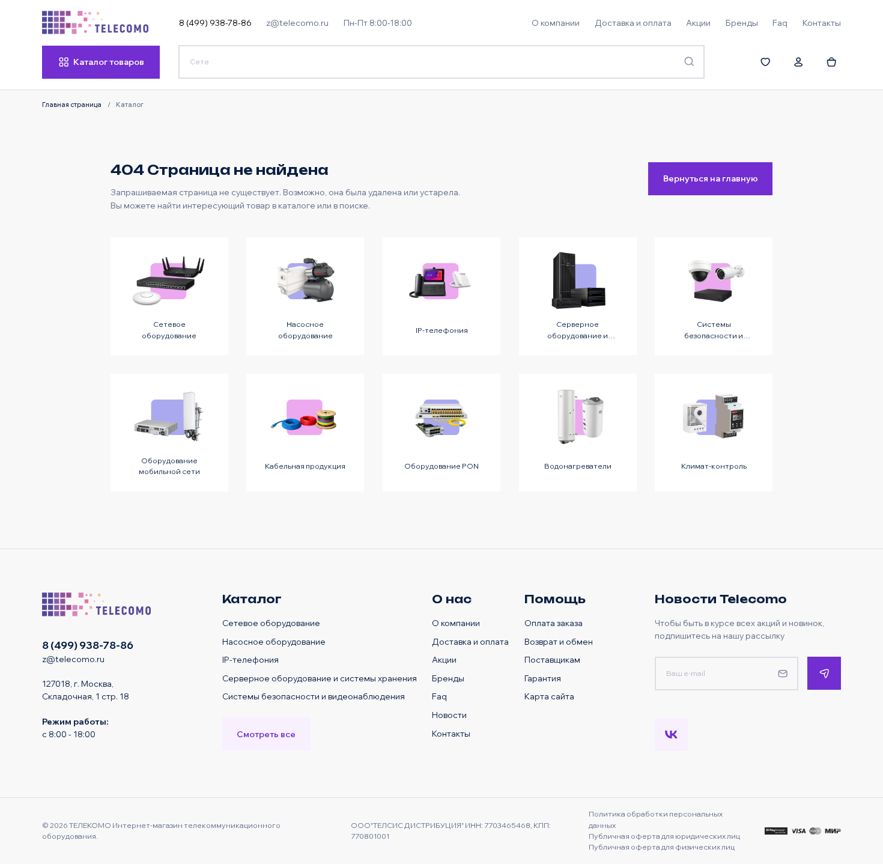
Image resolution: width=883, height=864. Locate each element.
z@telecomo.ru (297, 22)
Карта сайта (549, 696)
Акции (444, 659)
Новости (449, 715)
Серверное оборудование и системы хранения (319, 678)
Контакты (451, 733)
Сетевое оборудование (271, 623)
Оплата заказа (553, 623)
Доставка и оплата (470, 641)
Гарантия (542, 678)
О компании (456, 623)
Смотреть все (266, 734)
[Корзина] (831, 62)
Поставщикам (552, 659)
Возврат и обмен (558, 641)
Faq (439, 696)
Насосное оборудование (274, 641)
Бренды (448, 678)
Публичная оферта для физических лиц (662, 846)
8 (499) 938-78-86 (215, 22)
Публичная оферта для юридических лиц (664, 836)
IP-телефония (250, 659)
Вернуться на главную (710, 178)
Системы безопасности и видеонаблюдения (313, 696)
